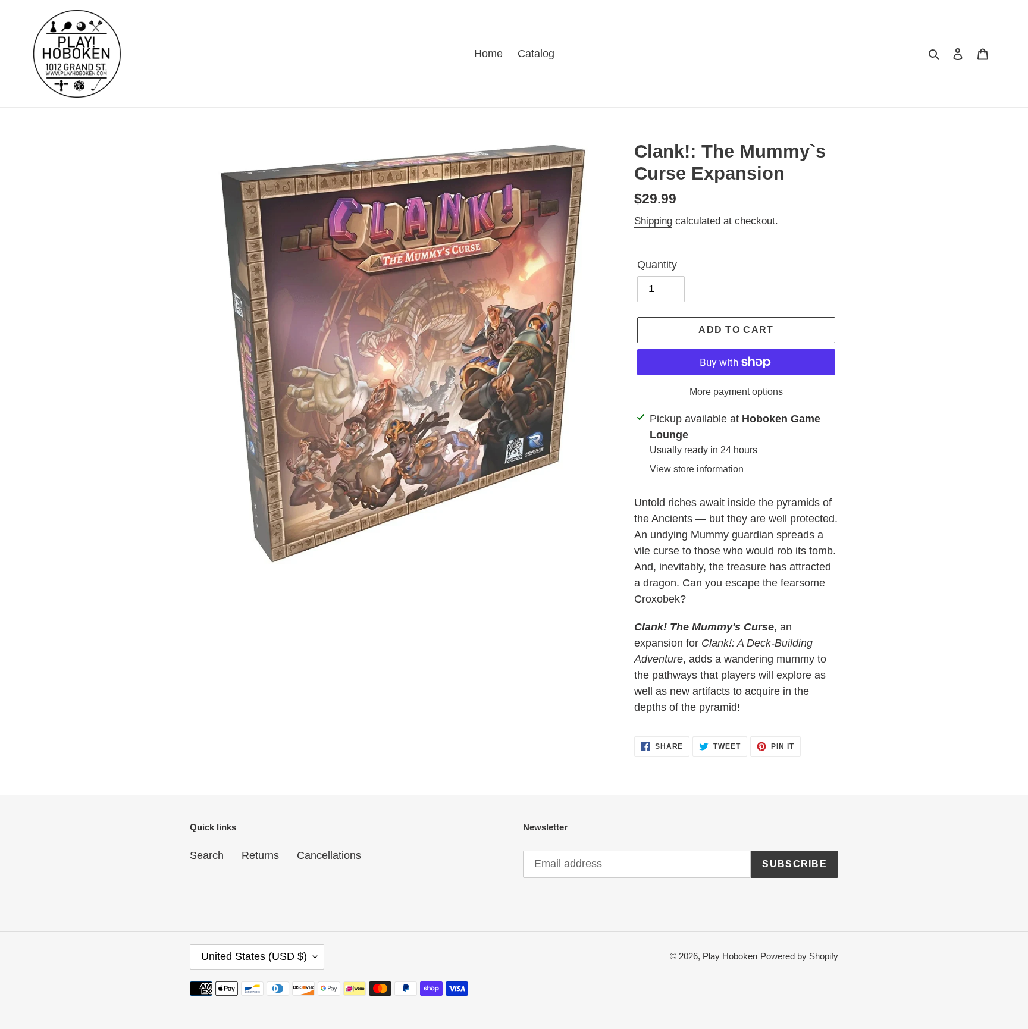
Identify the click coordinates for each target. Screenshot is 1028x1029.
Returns (260, 855)
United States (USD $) (254, 956)
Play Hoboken (730, 956)
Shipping (653, 221)
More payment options (736, 392)
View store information (697, 469)
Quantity (657, 265)
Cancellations (329, 855)
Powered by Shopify (799, 956)
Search (207, 855)
